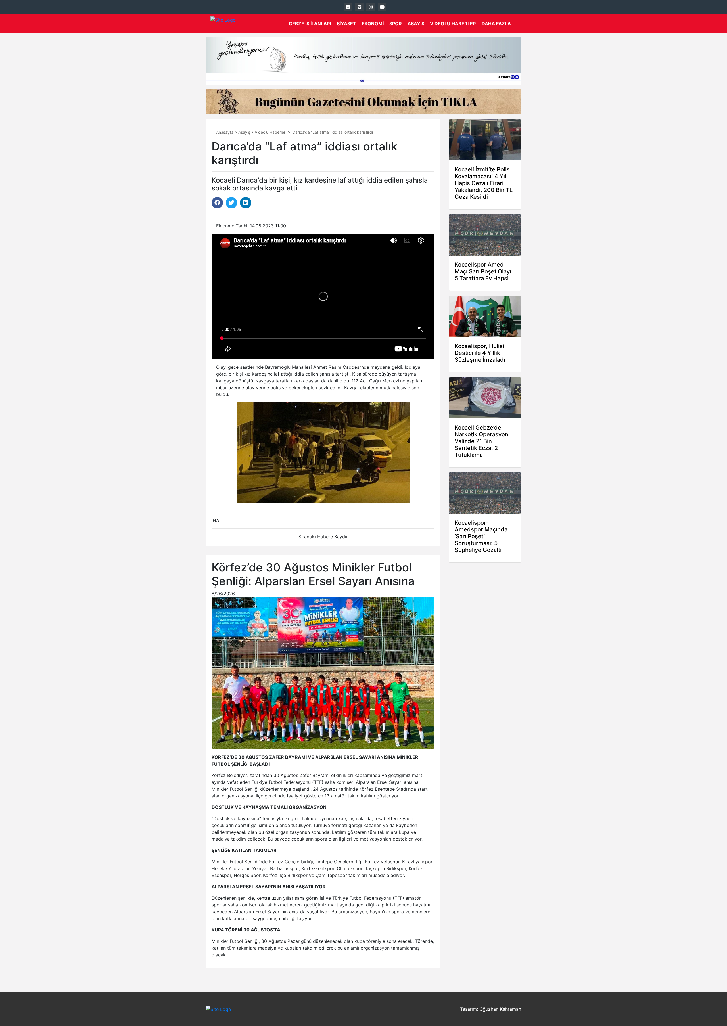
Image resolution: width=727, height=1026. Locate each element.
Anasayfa (224, 132)
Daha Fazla (496, 23)
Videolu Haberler (453, 23)
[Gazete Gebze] (223, 23)
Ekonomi (373, 23)
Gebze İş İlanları (310, 23)
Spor (395, 23)
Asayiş (416, 23)
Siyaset (346, 23)
